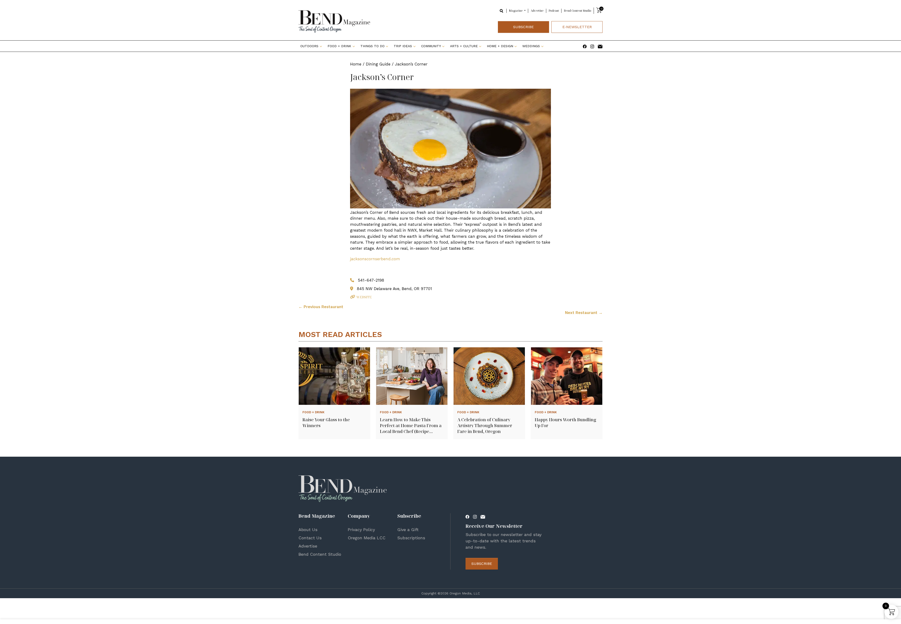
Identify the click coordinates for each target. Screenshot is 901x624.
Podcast (554, 11)
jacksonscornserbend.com (375, 258)
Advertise (537, 11)
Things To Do (372, 46)
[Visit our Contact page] (600, 46)
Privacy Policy (361, 529)
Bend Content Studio (577, 11)
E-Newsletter (577, 27)
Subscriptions (411, 537)
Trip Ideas (403, 46)
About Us (307, 529)
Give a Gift (408, 529)
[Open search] (501, 10)
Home (355, 64)
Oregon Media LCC (367, 537)
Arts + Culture (464, 46)
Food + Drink (339, 46)
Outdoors (309, 46)
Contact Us (310, 537)
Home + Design (500, 46)
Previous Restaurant (320, 306)
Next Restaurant (584, 312)
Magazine (516, 11)
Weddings (531, 46)
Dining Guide (378, 64)
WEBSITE (364, 297)
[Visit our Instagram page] (592, 46)
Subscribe (523, 27)
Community (431, 46)
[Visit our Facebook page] (585, 46)
